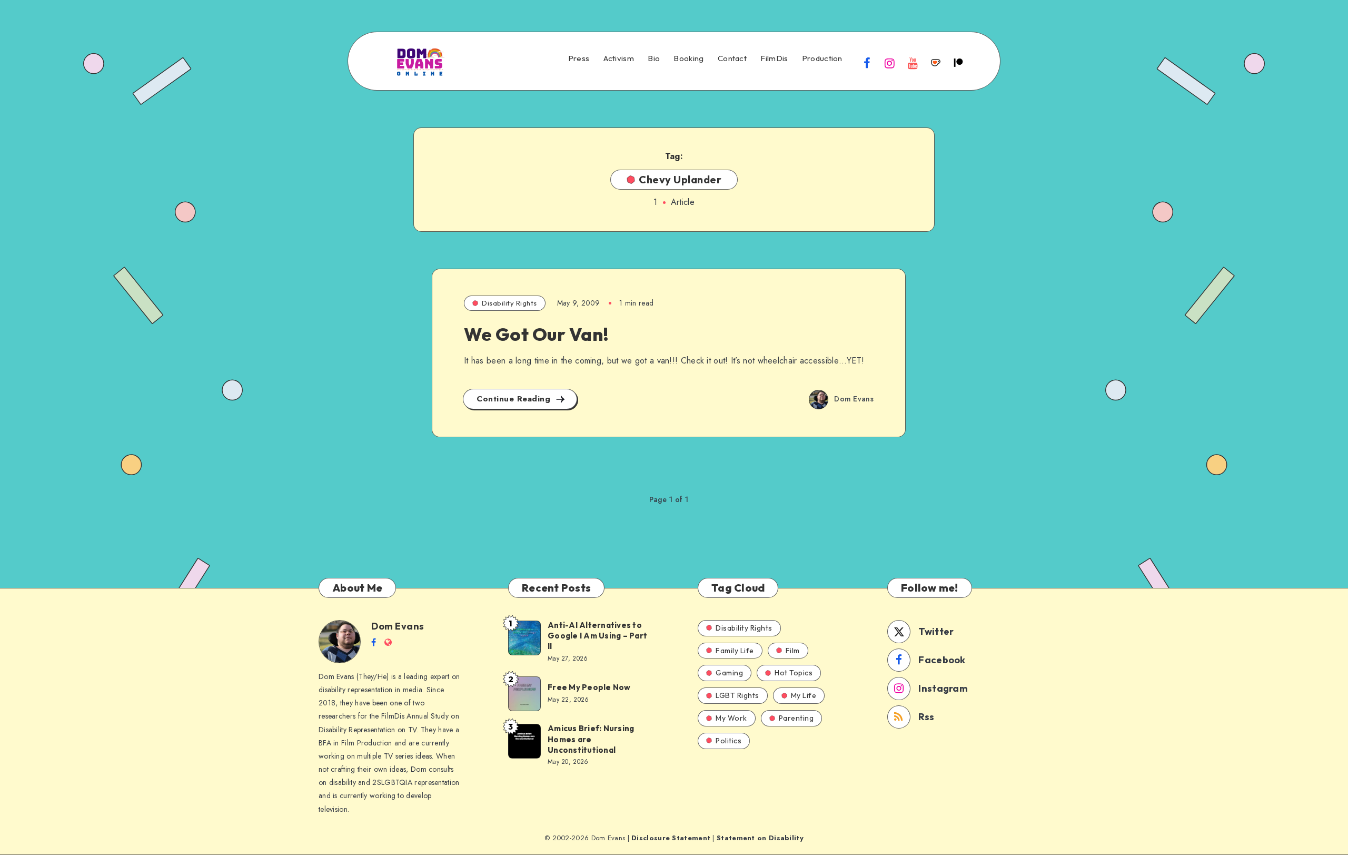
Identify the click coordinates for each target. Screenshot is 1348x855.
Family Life (735, 650)
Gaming (729, 672)
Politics (728, 740)
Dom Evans (397, 626)
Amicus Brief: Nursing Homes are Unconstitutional (591, 739)
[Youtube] (912, 62)
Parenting (796, 718)
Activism (618, 58)
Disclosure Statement (670, 838)
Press (579, 58)
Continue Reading (515, 399)
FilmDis (774, 58)
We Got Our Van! (536, 334)
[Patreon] (958, 62)
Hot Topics (793, 672)
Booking (688, 58)
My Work (731, 718)
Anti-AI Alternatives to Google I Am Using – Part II (597, 636)
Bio (654, 58)
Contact (732, 58)
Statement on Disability (760, 838)
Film (793, 650)
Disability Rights (509, 303)
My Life (804, 695)
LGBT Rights (737, 695)
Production (822, 58)
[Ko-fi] (936, 62)
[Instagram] (890, 62)
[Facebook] (867, 62)
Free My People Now (590, 687)
